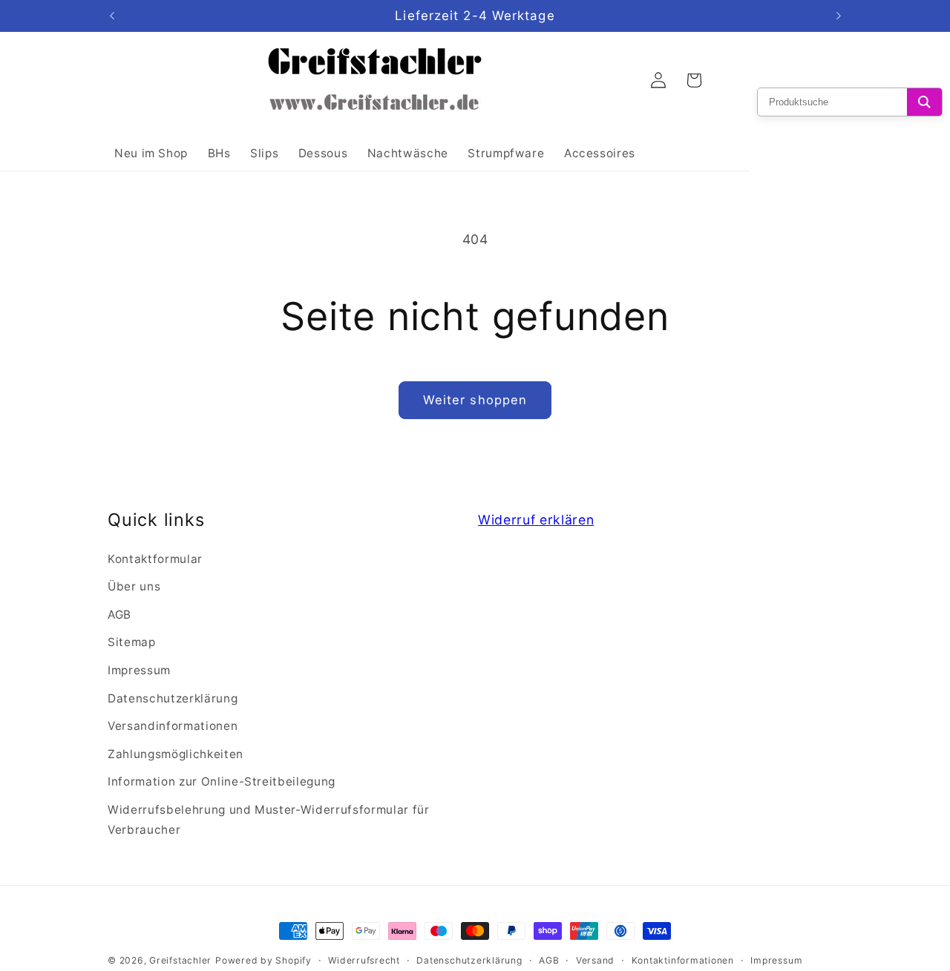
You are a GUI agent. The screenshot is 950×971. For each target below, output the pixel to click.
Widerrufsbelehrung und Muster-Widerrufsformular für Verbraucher (269, 820)
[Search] (924, 102)
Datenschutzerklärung (173, 698)
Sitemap (132, 642)
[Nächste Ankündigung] (838, 16)
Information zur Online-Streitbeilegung (221, 781)
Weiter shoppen (475, 399)
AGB (119, 615)
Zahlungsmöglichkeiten (175, 754)
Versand (595, 960)
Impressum (139, 670)
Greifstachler (180, 960)
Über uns (134, 586)
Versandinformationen (173, 726)
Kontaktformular (155, 559)
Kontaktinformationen (683, 960)
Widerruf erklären (536, 519)
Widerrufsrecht (364, 960)
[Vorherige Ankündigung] (112, 16)
